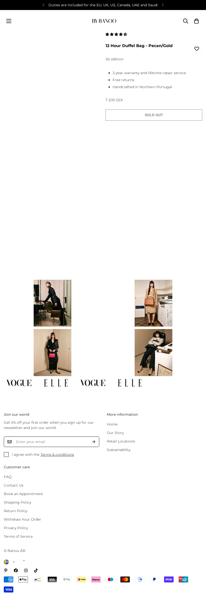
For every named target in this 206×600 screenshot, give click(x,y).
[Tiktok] (36, 570)
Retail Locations (121, 441)
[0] (196, 21)
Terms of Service (18, 536)
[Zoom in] (89, 42)
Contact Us (13, 485)
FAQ (8, 477)
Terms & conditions (57, 454)
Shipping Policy (17, 502)
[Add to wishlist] (196, 48)
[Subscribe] (93, 441)
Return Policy (15, 511)
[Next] (162, 5)
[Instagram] (26, 570)
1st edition (114, 59)
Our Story (115, 432)
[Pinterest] (6, 570)
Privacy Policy (16, 528)
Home (112, 424)
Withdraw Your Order (22, 519)
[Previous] (43, 5)
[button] (117, 34)
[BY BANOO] (104, 21)
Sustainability (118, 449)
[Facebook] (16, 570)
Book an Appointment (23, 494)
